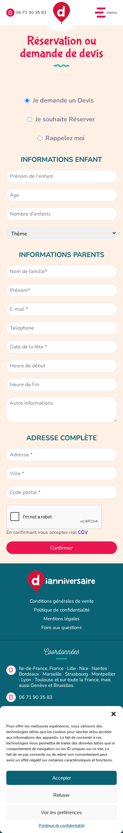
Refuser (61, 795)
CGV (83, 532)
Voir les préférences (61, 812)
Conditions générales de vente (62, 601)
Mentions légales (61, 619)
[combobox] (61, 454)
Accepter (61, 778)
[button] (113, 714)
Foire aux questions (61, 627)
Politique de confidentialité (62, 825)
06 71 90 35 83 (35, 697)
